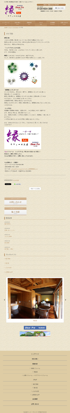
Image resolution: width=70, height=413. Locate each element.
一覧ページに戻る (35, 188)
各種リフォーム (35, 368)
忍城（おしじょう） (10, 229)
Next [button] (65, 300)
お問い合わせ (35, 404)
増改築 (36, 372)
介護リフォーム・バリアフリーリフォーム (35, 375)
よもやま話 (15, 27)
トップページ (35, 354)
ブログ (10, 27)
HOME (5, 27)
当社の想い (35, 359)
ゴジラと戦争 (8, 235)
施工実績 (7, 258)
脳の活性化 (7, 223)
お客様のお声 (9, 272)
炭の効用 (7, 241)
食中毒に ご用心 (9, 248)
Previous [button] (4, 300)
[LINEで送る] (17, 184)
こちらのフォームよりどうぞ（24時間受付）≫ (24, 169)
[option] (35, 300)
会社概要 (35, 399)
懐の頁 (7, 263)
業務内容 (35, 364)
